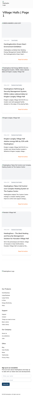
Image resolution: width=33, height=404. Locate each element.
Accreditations (6, 336)
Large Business (6, 295)
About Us (4, 333)
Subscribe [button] (5, 384)
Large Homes (5, 297)
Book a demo (5, 322)
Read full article (23, 59)
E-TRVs (4, 300)
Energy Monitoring (7, 303)
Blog (3, 347)
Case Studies (14, 40)
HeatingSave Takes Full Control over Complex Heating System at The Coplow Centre (16, 188)
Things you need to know (8, 319)
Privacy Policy (5, 357)
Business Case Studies (17, 85)
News (3, 352)
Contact (4, 317)
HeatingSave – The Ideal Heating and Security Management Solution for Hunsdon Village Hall (16, 235)
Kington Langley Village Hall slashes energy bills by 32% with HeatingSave (16, 141)
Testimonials (5, 355)
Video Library (5, 324)
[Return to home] (6, 4)
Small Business (6, 292)
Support (4, 314)
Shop (3, 305)
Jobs (3, 338)
